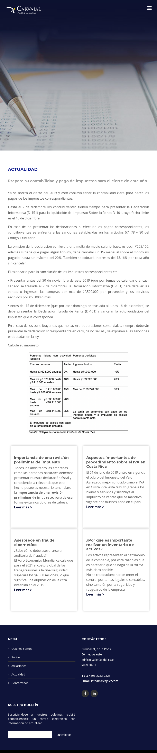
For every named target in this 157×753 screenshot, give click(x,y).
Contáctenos (19, 683)
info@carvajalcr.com (104, 681)
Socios (15, 657)
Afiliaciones (18, 666)
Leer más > (23, 507)
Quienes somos (21, 649)
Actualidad (18, 674)
